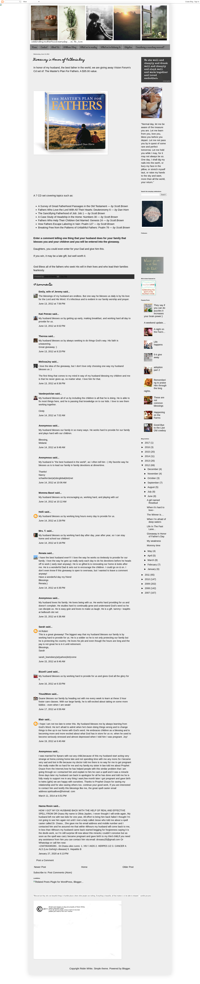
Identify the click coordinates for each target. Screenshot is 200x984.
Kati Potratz (45, 314)
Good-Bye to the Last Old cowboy (160, 428)
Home (34, 47)
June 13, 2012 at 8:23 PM (52, 351)
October (152, 478)
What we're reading (88, 47)
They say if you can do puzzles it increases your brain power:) (154, 310)
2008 (148, 588)
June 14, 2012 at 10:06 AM (52, 482)
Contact (44, 47)
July (150, 491)
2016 (148, 447)
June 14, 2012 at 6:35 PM (52, 588)
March (151, 560)
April (150, 555)
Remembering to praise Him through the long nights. (155, 385)
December (153, 469)
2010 (148, 579)
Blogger (126, 968)
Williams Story (69, 47)
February (153, 564)
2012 (148, 465)
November (153, 473)
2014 (148, 456)
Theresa (43, 336)
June (150, 496)
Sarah (42, 627)
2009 (148, 583)
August (151, 487)
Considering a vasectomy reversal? (150, 47)
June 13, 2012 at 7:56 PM (52, 303)
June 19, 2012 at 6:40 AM (52, 741)
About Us (55, 47)
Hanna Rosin (46, 806)
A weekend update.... (155, 322)
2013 (148, 460)
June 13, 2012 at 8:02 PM (52, 326)
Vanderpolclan (46, 393)
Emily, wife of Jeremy (50, 291)
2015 (148, 451)
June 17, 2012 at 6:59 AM (52, 709)
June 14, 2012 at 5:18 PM (52, 543)
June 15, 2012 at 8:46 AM (52, 661)
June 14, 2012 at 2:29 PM (52, 520)
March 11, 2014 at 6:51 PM (53, 795)
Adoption (128, 47)
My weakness (154, 541)
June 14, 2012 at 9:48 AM (52, 447)
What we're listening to (111, 47)
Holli (41, 512)
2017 (148, 442)
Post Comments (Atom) (60, 872)
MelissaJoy (45, 361)
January (152, 569)
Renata (42, 553)
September (154, 482)
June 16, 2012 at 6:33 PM (52, 683)
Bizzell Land (45, 671)
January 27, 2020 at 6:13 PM (53, 853)
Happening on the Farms (159, 415)
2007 (148, 592)
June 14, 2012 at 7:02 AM (52, 415)
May (150, 551)
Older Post (128, 867)
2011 (147, 574)
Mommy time (153, 545)
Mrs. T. (42, 531)
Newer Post (40, 867)
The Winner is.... (155, 514)
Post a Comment (45, 860)
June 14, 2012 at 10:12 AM (52, 501)
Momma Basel (46, 493)
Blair (41, 719)
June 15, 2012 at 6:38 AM (52, 616)
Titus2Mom (45, 694)
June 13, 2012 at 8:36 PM (52, 383)
